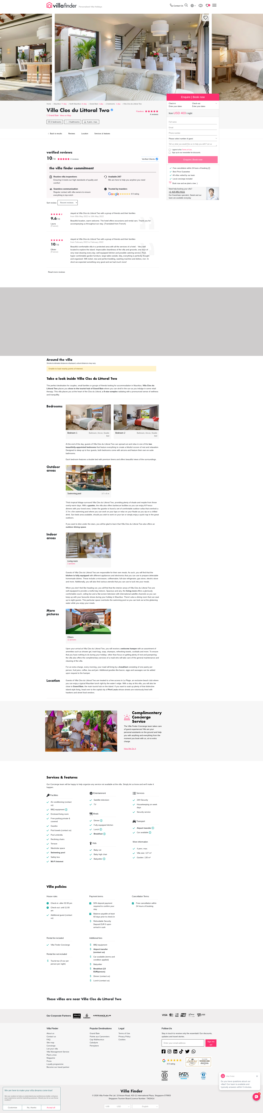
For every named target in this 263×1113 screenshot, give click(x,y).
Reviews (71, 134)
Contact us (51, 1036)
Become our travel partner (58, 1067)
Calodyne (94, 1042)
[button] (103, 379)
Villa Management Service (58, 1052)
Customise (12, 1107)
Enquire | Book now (192, 159)
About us (50, 1033)
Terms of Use (187, 150)
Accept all (51, 1107)
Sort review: (52, 203)
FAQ (48, 1039)
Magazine (51, 1058)
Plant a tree (52, 1055)
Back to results (55, 134)
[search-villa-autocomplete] (186, 5)
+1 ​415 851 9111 (177, 192)
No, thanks (31, 1107)
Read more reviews (56, 272)
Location (84, 134)
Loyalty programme (55, 1064)
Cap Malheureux (97, 1039)
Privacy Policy (124, 1036)
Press (49, 1061)
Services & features (102, 134)
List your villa (52, 1049)
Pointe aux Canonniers (99, 1036)
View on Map (65, 115)
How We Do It (130, 749)
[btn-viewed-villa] (200, 5)
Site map (50, 1042)
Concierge (51, 1046)
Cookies (121, 1039)
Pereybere (94, 1046)
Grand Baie (53, 115)
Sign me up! (211, 1043)
